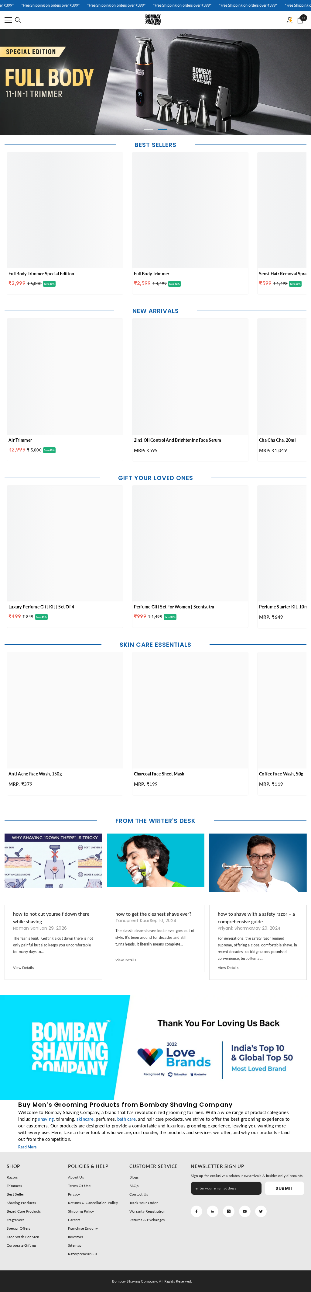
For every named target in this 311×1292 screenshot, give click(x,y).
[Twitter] (261, 1211)
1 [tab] (148, 129)
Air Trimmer (20, 440)
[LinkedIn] (212, 1211)
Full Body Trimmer (151, 273)
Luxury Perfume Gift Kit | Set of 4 (41, 606)
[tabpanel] (155, 82)
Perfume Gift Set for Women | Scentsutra (174, 606)
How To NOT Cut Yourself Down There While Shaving (51, 917)
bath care (126, 1119)
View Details (23, 967)
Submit (284, 1188)
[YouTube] (245, 1211)
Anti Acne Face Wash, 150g (35, 773)
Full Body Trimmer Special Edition (41, 273)
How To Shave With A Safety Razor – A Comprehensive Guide (256, 917)
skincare (85, 1119)
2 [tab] (162, 129)
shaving (46, 1119)
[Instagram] (228, 1211)
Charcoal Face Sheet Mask (159, 773)
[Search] (18, 20)
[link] (155, 1047)
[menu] (8, 20)
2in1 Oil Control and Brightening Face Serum (177, 440)
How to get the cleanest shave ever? (153, 914)
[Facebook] (196, 1211)
